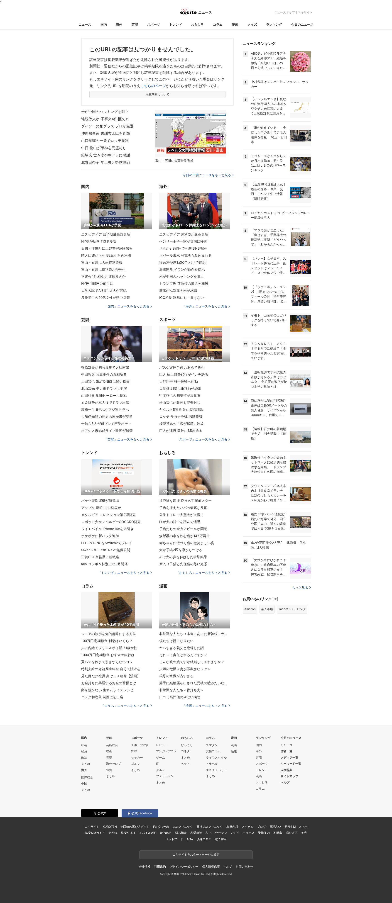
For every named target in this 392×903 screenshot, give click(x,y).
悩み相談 (180, 833)
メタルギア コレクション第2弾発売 (108, 515)
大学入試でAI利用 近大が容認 (104, 290)
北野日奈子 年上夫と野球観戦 (105, 162)
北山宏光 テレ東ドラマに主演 (104, 388)
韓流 (109, 770)
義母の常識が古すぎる (176, 676)
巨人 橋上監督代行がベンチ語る (183, 374)
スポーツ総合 (140, 745)
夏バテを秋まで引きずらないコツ (107, 662)
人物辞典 (286, 770)
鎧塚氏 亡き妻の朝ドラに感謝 (105, 155)
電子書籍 (220, 839)
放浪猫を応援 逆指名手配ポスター (185, 501)
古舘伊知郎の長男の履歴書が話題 (107, 416)
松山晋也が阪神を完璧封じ (179, 402)
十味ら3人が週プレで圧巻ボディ (106, 423)
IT (157, 763)
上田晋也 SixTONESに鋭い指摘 (105, 381)
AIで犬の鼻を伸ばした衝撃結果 (183, 557)
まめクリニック (182, 826)
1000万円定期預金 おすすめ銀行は (108, 655)
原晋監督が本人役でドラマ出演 (105, 402)
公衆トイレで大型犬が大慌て (181, 515)
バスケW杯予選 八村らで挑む (182, 367)
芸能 (135, 24)
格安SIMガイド (95, 833)
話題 (234, 751)
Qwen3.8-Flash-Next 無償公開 (105, 550)
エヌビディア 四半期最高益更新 (105, 234)
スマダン (212, 745)
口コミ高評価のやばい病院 (179, 697)
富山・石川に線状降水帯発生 (103, 269)
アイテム (247, 826)
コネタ (185, 751)
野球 (134, 751)
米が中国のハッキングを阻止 (105, 111)
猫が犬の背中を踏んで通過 (179, 522)
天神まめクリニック (209, 826)
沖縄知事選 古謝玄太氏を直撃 (105, 133)
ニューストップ (284, 12)
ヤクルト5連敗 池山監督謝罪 (181, 409)
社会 (84, 745)
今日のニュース (302, 24)
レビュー (162, 745)
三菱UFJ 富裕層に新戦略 (100, 557)
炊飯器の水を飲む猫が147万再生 (184, 536)
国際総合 (87, 777)
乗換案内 (264, 833)
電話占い (275, 826)
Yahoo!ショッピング (292, 609)
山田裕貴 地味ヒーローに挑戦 (104, 395)
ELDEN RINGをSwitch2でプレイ (106, 543)
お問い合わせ (244, 866)
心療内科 (232, 826)
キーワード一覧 (291, 763)
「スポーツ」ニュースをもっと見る (201, 439)
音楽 (109, 757)
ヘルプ (285, 782)
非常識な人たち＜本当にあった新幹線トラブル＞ (194, 634)
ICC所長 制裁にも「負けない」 (183, 297)
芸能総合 (112, 745)
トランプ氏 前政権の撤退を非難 (183, 283)
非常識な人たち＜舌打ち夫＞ (181, 690)
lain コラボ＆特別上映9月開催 (104, 564)
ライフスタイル (216, 757)
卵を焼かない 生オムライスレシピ (107, 690)
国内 (103, 24)
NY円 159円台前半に (97, 283)
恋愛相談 (196, 833)
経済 (84, 751)
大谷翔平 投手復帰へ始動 (178, 381)
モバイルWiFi (148, 833)
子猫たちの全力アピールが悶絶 (183, 529)
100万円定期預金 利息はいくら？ (106, 641)
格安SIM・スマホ (296, 826)
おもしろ (197, 24)
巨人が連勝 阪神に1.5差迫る (180, 430)
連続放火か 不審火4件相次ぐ (105, 119)
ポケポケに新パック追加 (100, 536)
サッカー (137, 757)
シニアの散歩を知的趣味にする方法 (108, 634)
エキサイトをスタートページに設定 (196, 854)
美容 (304, 833)
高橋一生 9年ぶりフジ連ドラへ (105, 409)
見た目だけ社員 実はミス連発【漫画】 (110, 676)
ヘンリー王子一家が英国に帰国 (183, 241)
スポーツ (153, 24)
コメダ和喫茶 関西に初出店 (102, 697)
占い (208, 833)
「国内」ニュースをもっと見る (126, 306)
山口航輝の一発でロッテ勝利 (105, 140)
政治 (84, 757)
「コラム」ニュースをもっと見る (125, 706)
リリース (287, 745)
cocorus (165, 833)
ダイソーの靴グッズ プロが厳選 (107, 126)
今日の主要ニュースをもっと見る (207, 175)
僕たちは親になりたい (176, 641)
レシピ (234, 833)
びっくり (187, 745)
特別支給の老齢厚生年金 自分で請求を (110, 669)
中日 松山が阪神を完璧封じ (103, 148)
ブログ (261, 826)
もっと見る (300, 587)
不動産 (277, 833)
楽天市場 (267, 609)
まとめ (85, 763)
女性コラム (213, 751)
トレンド (175, 24)
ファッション (165, 776)
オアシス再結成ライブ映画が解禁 (107, 430)
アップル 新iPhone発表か (101, 508)
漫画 (235, 24)
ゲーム (160, 757)
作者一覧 (286, 751)
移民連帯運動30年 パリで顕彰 (182, 262)
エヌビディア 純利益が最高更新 (183, 234)
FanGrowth (161, 826)
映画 (109, 751)
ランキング (274, 24)
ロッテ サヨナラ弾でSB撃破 (181, 416)
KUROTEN (110, 826)
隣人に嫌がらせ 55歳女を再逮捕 (106, 255)
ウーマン (221, 833)
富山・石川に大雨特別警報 (101, 262)
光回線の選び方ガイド (135, 826)
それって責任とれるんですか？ (183, 655)
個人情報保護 (211, 866)
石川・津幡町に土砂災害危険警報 (107, 248)
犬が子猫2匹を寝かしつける (181, 550)
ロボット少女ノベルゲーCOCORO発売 (111, 522)
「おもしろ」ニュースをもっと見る (201, 572)
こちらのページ (153, 85)
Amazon (250, 609)
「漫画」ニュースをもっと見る (204, 706)
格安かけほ (128, 833)
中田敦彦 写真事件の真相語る (104, 374)
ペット (185, 763)
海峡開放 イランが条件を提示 (182, 269)
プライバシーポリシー (184, 866)
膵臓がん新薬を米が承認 (178, 290)
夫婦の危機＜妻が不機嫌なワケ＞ (185, 669)
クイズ (252, 24)
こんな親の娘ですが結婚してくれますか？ (191, 662)
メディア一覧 (289, 757)
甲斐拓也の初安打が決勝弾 (179, 395)
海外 (119, 24)
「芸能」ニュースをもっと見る (126, 439)
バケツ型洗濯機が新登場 (100, 501)
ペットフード (174, 839)
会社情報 (144, 866)
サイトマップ (289, 776)
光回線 (112, 833)
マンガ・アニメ (166, 751)
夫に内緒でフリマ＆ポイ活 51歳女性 (109, 648)
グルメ (160, 770)
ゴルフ (135, 763)
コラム (218, 24)
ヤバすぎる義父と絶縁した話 (181, 648)
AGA (190, 839)
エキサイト (305, 12)
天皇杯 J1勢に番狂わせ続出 (180, 388)
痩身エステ (204, 839)
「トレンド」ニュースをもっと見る (123, 572)
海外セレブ (113, 763)
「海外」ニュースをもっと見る (204, 306)
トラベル (212, 763)
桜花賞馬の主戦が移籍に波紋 (181, 423)
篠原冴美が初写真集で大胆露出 (105, 367)
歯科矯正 (291, 833)
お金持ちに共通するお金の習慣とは (108, 683)
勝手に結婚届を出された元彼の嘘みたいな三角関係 (194, 683)
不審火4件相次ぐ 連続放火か (103, 276)
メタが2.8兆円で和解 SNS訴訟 (183, 248)
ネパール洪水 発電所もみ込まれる (185, 255)
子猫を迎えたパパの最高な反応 (183, 508)
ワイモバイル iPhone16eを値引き (107, 529)
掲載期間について (157, 94)
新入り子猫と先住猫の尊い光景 (183, 564)
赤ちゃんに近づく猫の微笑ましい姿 (186, 543)
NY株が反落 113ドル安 (99, 241)
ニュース (84, 24)
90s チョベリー (216, 770)
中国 (84, 783)
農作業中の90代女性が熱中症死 (105, 297)
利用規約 (160, 866)
